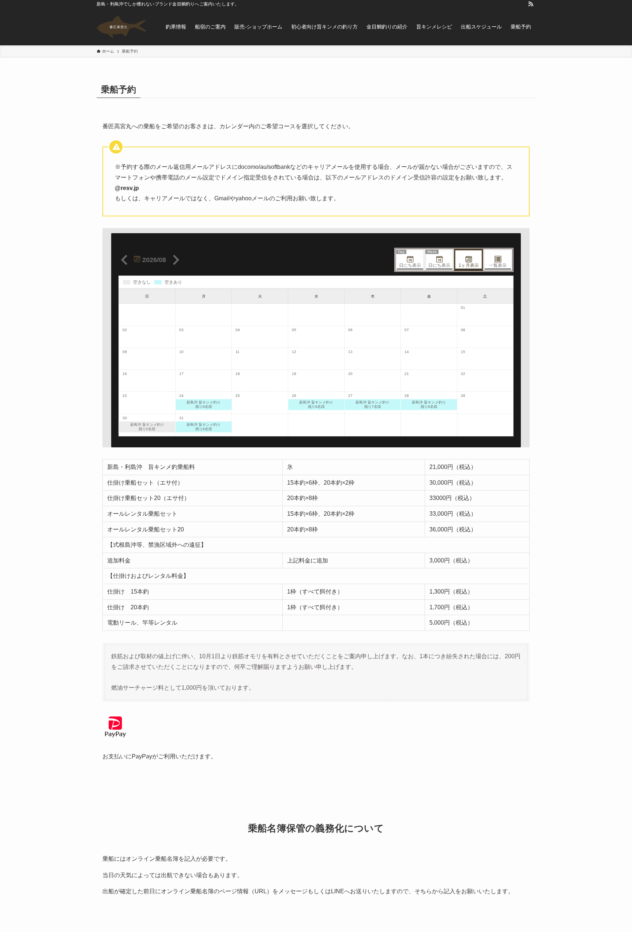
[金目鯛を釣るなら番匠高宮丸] (122, 26)
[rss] (530, 4)
